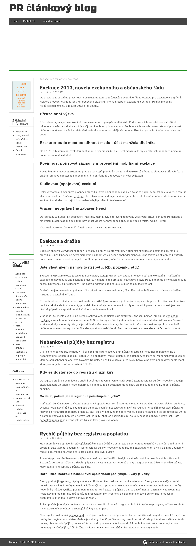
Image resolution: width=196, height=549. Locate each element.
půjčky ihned (76, 515)
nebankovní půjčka (51, 420)
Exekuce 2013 (74, 106)
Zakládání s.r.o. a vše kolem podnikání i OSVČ (21, 281)
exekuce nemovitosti (97, 527)
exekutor (53, 305)
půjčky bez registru (75, 407)
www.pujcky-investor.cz (110, 227)
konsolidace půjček (152, 328)
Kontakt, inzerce (50, 21)
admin (46, 92)
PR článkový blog (53, 8)
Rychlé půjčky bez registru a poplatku (84, 434)
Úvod (14, 21)
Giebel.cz (153, 542)
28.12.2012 (58, 245)
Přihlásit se (21, 131)
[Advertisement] (98, 49)
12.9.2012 (57, 438)
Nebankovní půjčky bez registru (77, 342)
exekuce (79, 196)
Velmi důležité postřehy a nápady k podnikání (21, 333)
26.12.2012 (58, 346)
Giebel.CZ (29, 21)
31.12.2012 (58, 92)
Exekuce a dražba (60, 241)
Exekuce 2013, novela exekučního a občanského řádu (102, 87)
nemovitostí (80, 485)
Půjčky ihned (100, 416)
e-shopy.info (166, 542)
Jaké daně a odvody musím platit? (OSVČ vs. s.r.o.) (22, 314)
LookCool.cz (180, 542)
